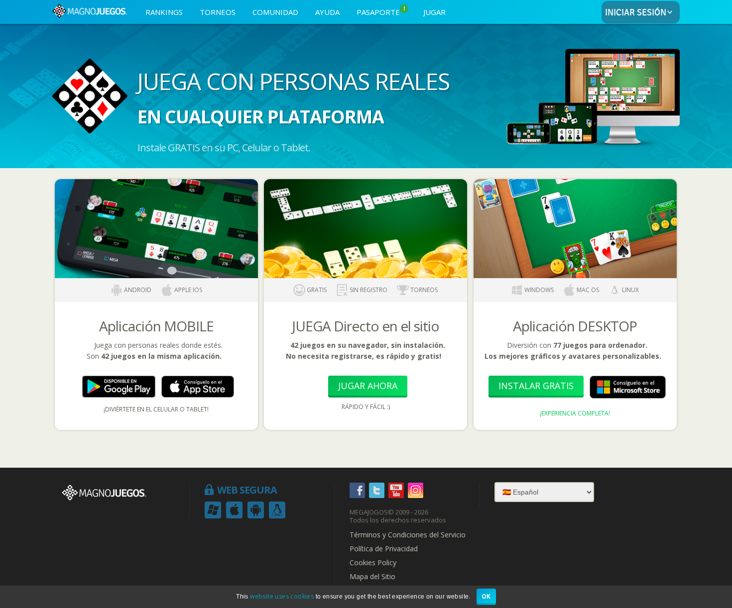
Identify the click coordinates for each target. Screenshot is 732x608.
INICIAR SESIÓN (635, 12)
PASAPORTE (381, 11)
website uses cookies (282, 596)
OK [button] (486, 596)
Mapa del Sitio (372, 576)
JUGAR (434, 12)
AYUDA (327, 12)
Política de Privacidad (384, 548)
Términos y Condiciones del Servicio (408, 534)
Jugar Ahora (367, 386)
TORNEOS (218, 12)
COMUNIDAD (275, 12)
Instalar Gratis (536, 386)
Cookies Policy (373, 562)
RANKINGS (164, 12)
